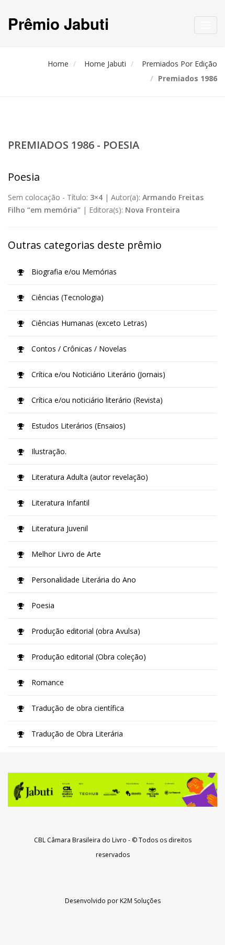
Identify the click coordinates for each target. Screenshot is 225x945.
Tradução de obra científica (76, 708)
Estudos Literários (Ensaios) (77, 426)
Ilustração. (47, 451)
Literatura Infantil (59, 503)
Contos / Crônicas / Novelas (78, 349)
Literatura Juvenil (58, 528)
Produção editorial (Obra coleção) (87, 657)
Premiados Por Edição (179, 64)
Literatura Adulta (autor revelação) (88, 477)
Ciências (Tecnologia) (66, 297)
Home (58, 64)
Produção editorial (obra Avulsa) (84, 631)
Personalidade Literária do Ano (82, 580)
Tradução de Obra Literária (76, 734)
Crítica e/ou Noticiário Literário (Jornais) (97, 374)
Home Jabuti (105, 64)
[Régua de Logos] (112, 790)
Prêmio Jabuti (58, 23)
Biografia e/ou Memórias (73, 272)
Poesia (41, 605)
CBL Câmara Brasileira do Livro (80, 840)
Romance (46, 682)
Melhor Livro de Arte (65, 554)
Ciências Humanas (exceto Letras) (88, 323)
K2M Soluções (140, 900)
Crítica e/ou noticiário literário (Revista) (96, 400)
